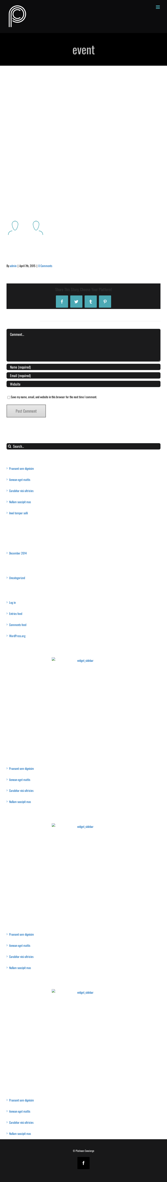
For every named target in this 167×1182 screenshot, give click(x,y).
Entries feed (15, 613)
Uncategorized (17, 577)
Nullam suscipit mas (20, 501)
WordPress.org (17, 635)
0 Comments (45, 265)
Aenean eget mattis (19, 479)
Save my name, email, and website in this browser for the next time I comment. (54, 397)
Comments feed (17, 624)
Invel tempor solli (18, 513)
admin (13, 265)
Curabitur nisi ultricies (21, 490)
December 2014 (18, 553)
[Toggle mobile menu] (158, 7)
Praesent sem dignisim (21, 468)
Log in (12, 602)
